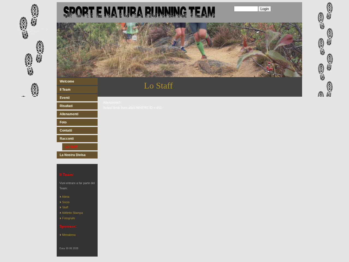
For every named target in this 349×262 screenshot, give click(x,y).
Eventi (65, 98)
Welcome (67, 81)
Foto (63, 122)
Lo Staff (71, 147)
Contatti (66, 130)
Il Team (65, 90)
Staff (65, 207)
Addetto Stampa (72, 212)
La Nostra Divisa (73, 155)
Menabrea (69, 234)
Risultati (66, 106)
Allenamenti (69, 114)
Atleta (65, 196)
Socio (66, 202)
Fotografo (68, 218)
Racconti (67, 139)
